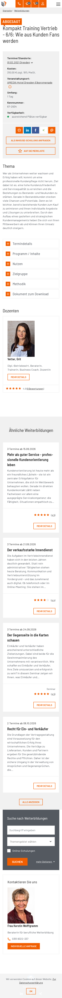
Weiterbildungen (21, 10)
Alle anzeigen (30, 802)
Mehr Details (18, 377)
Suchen (17, 861)
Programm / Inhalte (26, 253)
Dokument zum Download (31, 294)
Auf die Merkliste (34, 150)
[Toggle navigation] (58, 4)
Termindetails (22, 243)
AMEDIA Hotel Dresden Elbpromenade (29, 82)
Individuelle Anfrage (24, 946)
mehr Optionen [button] (44, 861)
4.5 (53, 515)
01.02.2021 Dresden (18, 62)
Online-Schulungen (23, 850)
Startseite (7, 10)
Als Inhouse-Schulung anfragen (30, 140)
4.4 (53, 600)
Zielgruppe (20, 273)
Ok (31, 991)
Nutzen (18, 263)
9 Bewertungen (35, 388)
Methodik (19, 284)
